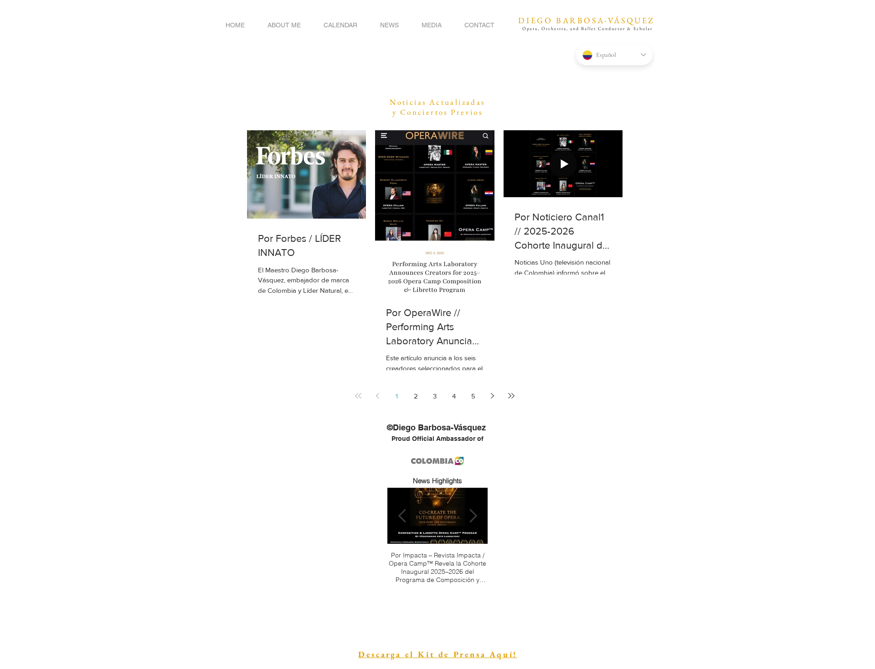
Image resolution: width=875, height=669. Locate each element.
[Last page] (511, 396)
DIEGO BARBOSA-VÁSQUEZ (586, 20)
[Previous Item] (402, 516)
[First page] (358, 396)
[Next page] (492, 396)
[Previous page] (377, 396)
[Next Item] (473, 516)
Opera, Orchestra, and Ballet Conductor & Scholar (587, 28)
